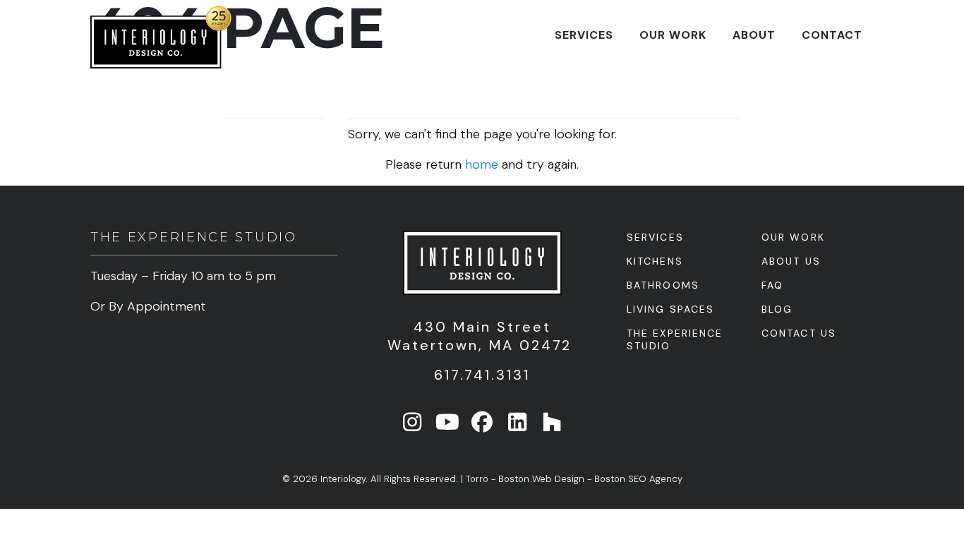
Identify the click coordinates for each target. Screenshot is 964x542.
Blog (777, 309)
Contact (832, 35)
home (481, 164)
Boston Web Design (541, 479)
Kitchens (655, 261)
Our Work (672, 35)
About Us (791, 261)
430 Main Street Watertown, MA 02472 (482, 336)
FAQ (772, 285)
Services (584, 35)
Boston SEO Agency (638, 479)
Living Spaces (670, 309)
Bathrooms (663, 285)
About (754, 35)
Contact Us (798, 333)
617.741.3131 (482, 375)
